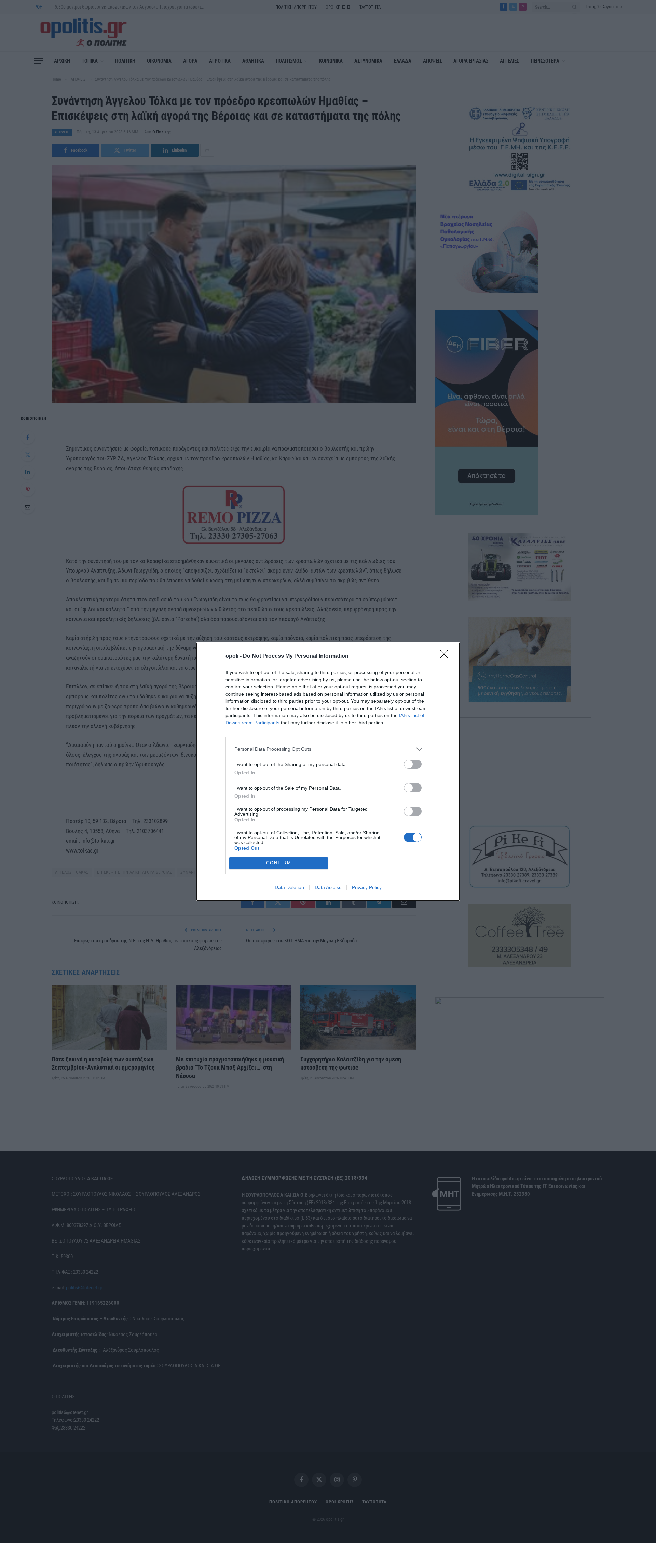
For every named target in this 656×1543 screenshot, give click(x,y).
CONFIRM (278, 863)
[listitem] (328, 749)
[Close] (446, 656)
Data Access (328, 887)
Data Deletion (289, 887)
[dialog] (328, 771)
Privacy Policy (367, 887)
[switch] (413, 764)
